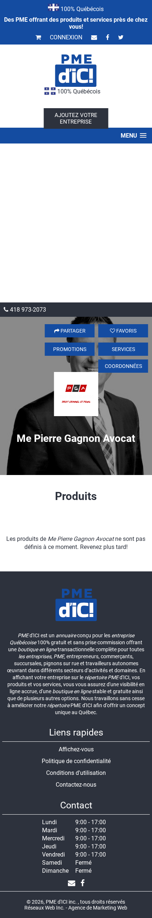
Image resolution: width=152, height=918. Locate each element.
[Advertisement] (76, 223)
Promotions (69, 349)
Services (123, 349)
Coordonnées (123, 366)
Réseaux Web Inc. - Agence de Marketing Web (75, 908)
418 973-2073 (27, 309)
